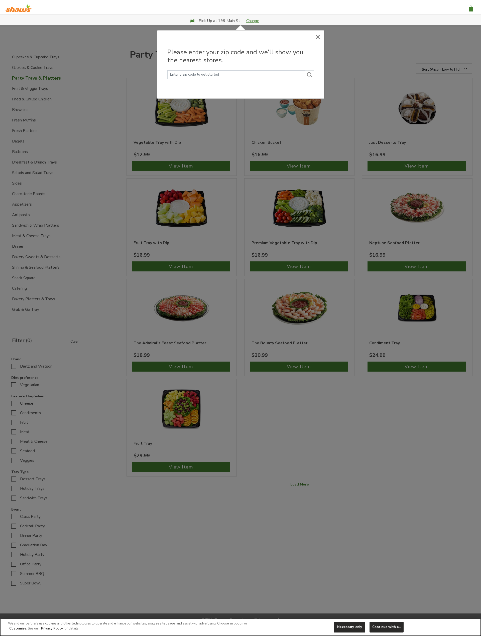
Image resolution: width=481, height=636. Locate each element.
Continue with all (386, 627)
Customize (17, 628)
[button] (470, 8)
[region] (240, 627)
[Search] (309, 74)
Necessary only (349, 627)
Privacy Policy (52, 628)
